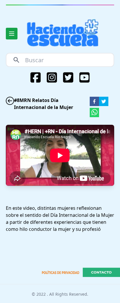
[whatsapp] (94, 112)
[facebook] (94, 101)
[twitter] (103, 101)
